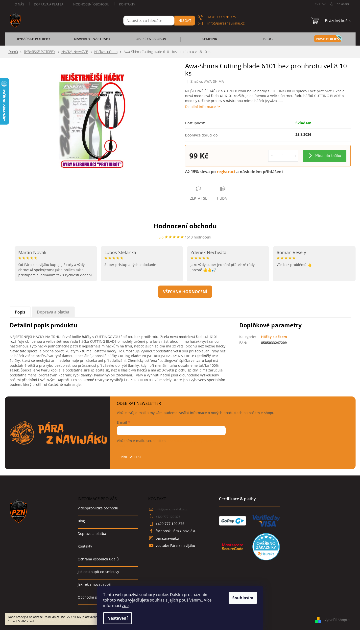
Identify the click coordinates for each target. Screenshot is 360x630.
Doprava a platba (48, 4)
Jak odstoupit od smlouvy (98, 571)
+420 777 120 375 (168, 517)
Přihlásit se (131, 456)
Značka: (207, 81)
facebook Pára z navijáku (176, 530)
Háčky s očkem (274, 336)
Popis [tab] (20, 312)
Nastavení (117, 618)
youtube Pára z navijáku (175, 545)
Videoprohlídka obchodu (98, 508)
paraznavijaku (167, 538)
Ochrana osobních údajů (98, 559)
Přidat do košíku (328, 155)
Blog (81, 521)
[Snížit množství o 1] (272, 155)
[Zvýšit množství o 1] (295, 155)
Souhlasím (242, 598)
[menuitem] (34, 40)
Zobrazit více (185, 292)
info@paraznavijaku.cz (172, 509)
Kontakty (127, 4)
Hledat (184, 20)
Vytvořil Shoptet (338, 619)
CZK (318, 4)
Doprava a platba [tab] (53, 312)
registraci (226, 171)
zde (125, 605)
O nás (19, 4)
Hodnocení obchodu (91, 4)
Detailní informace (200, 106)
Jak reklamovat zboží (94, 584)
